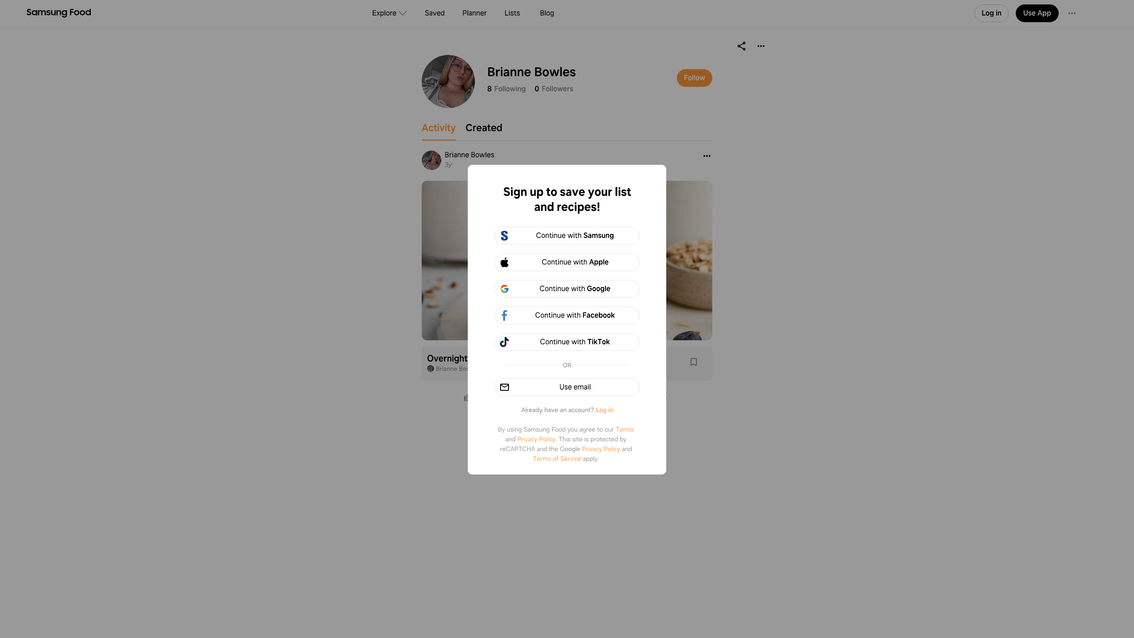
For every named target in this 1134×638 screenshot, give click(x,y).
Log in (604, 410)
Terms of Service (557, 459)
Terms (625, 429)
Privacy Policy (536, 439)
